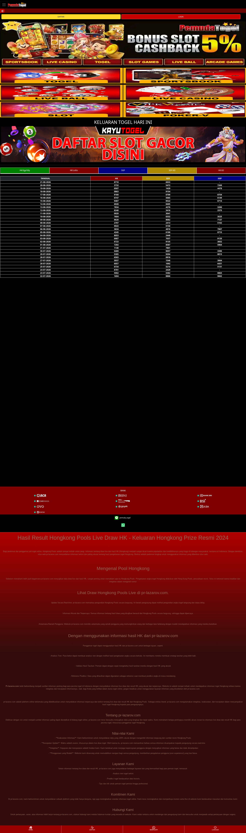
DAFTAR (61, 17)
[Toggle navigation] (4, 4)
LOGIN (181, 17)
